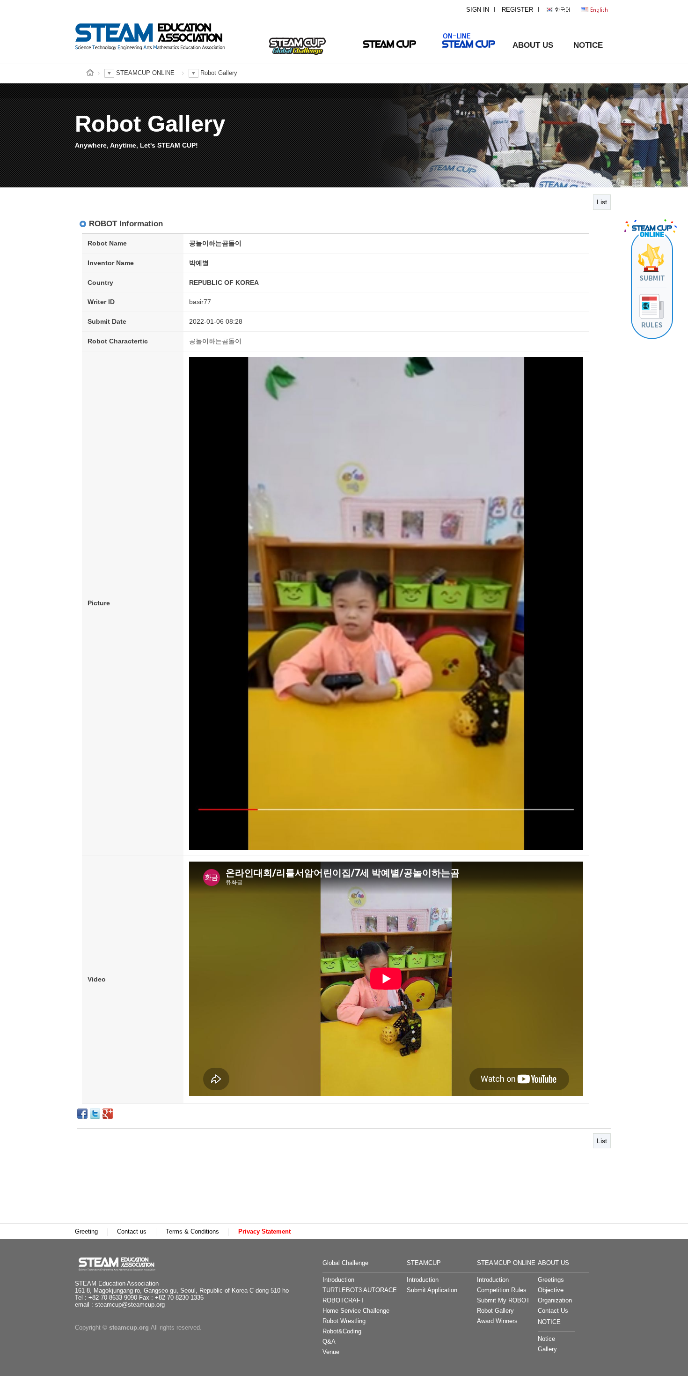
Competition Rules (502, 1290)
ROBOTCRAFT (343, 1300)
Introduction (338, 1280)
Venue (330, 1352)
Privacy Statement (264, 1231)
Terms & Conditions (192, 1231)
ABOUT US (532, 45)
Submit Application (432, 1290)
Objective (551, 1290)
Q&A (329, 1342)
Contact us (131, 1231)
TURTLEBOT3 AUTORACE (359, 1290)
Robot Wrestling (344, 1321)
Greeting (86, 1231)
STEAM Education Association (121, 1264)
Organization (555, 1300)
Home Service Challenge (355, 1311)
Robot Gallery (495, 1311)
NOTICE (588, 45)
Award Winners (497, 1321)
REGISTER (517, 10)
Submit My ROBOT (503, 1300)
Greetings (551, 1280)
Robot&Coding (341, 1331)
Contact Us (553, 1311)
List (602, 202)
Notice (546, 1339)
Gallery (547, 1349)
